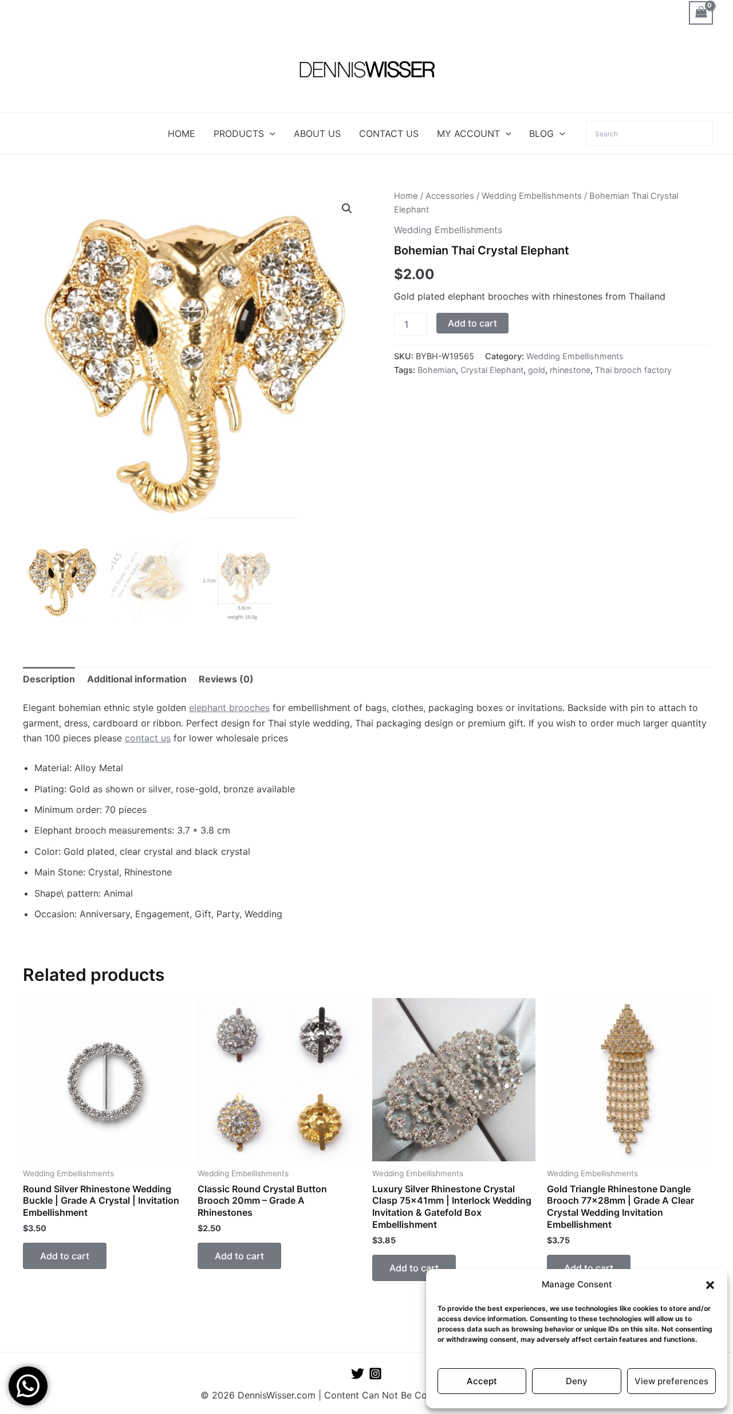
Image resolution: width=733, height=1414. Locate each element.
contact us (148, 738)
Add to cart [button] (64, 1256)
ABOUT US (317, 133)
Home (406, 196)
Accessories (449, 196)
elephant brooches (229, 707)
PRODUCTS (239, 133)
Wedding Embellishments (532, 196)
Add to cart (472, 323)
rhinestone (570, 370)
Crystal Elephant (491, 370)
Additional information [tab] (137, 679)
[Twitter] (357, 1373)
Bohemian (436, 370)
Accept (482, 1381)
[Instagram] (375, 1373)
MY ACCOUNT (468, 133)
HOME (181, 133)
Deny (577, 1381)
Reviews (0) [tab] (226, 679)
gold (536, 370)
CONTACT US (389, 133)
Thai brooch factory (633, 370)
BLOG (541, 133)
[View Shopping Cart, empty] (701, 13)
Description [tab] (49, 679)
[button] (710, 1285)
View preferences (671, 1381)
